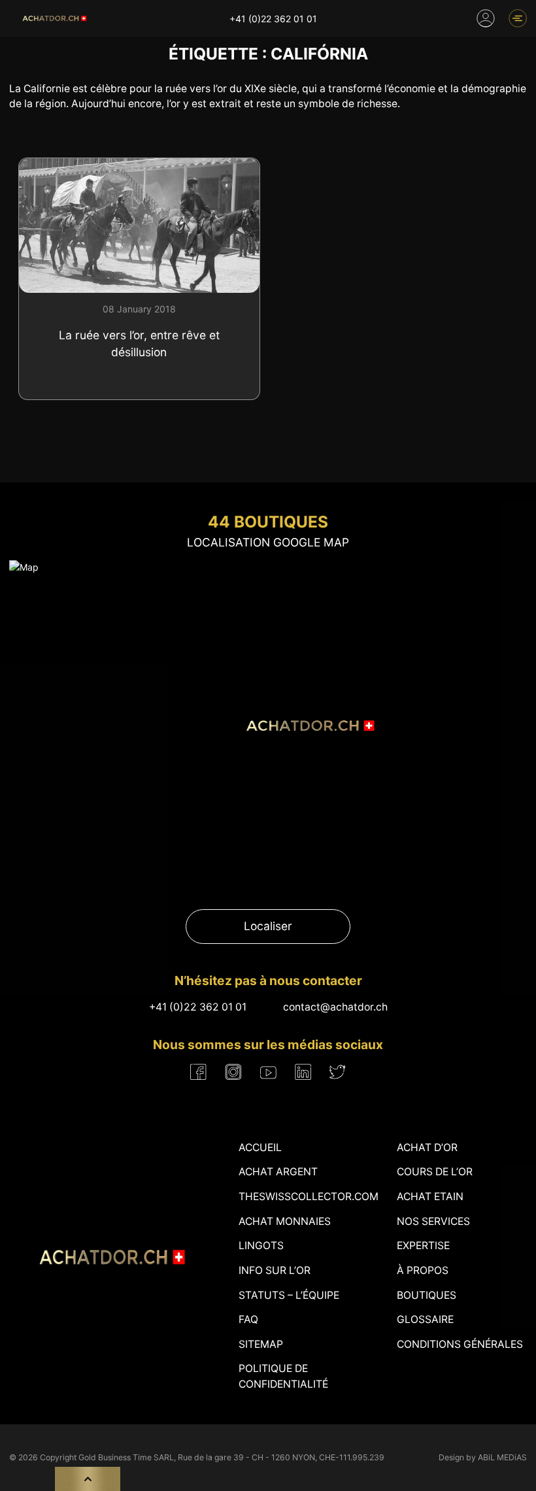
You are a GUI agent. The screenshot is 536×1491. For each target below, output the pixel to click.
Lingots (261, 1245)
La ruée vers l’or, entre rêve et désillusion (139, 343)
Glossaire (425, 1319)
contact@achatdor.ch (335, 1007)
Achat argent (278, 1171)
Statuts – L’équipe (289, 1295)
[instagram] (233, 1072)
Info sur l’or (274, 1270)
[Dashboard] (486, 18)
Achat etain (430, 1196)
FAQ (248, 1319)
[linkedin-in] (303, 1072)
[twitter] (337, 1071)
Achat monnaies (285, 1221)
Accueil (260, 1147)
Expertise (423, 1245)
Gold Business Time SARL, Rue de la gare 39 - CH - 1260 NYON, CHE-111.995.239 (231, 1457)
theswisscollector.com (308, 1196)
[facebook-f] (198, 1072)
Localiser (268, 926)
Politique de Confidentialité (283, 1376)
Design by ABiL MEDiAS (483, 1457)
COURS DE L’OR (435, 1171)
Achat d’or (427, 1147)
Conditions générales (460, 1344)
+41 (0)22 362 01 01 (273, 18)
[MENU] (518, 18)
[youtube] (268, 1072)
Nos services (433, 1221)
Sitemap (261, 1344)
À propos (422, 1270)
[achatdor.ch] (53, 18)
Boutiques (426, 1295)
